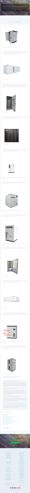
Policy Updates (8, 477)
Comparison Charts (21, 477)
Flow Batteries (21, 458)
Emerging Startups (21, 474)
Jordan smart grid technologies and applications (9, 421)
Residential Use (8, 462)
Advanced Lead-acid (21, 460)
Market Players (21, 472)
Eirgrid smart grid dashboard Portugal (16, 21)
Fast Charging (22, 470)
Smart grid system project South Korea (7, 423)
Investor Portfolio (21, 455)
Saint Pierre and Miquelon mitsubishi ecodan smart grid (10, 420)
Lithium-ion (21, 457)
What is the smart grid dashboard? (10, 388)
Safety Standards (21, 461)
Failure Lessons (8, 468)
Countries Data (8, 452)
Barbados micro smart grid (6, 414)
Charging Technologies (21, 469)
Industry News (8, 476)
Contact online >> (15, 9)
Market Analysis (8, 455)
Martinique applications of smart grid (7, 418)
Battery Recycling (8, 469)
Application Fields (8, 461)
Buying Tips (21, 476)
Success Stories (8, 467)
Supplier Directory (21, 454)
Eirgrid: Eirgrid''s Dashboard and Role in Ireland (12, 210)
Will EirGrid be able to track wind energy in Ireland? (13, 403)
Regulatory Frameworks (21, 463)
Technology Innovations (8, 454)
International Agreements (8, 458)
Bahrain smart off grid (5, 424)
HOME (9, 21)
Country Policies (8, 457)
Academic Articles (21, 467)
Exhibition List (22, 481)
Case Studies (8, 466)
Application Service (15, 442)
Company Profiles (21, 452)
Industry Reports (21, 468)
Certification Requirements (21, 462)
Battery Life (8, 472)
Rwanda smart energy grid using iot (7, 419)
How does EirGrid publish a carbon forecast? (12, 396)
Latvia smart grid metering (6, 422)
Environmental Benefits (8, 471)
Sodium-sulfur (22, 459)
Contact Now (15, 445)
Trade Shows (21, 480)
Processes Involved (8, 470)
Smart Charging (21, 471)
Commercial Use (8, 463)
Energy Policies (8, 456)
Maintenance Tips (8, 474)
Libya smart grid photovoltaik (6, 417)
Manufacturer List (21, 453)
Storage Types (22, 456)
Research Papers (21, 466)
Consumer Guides (21, 475)
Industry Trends (8, 453)
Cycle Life (8, 473)
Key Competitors (21, 473)
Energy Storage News (8, 475)
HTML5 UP (18, 490)
